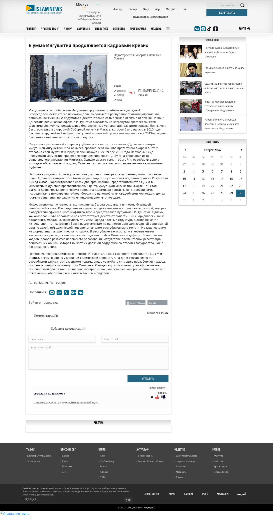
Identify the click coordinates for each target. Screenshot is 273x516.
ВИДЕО (205, 494)
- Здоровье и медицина (185, 461)
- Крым (64, 461)
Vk (154, 302)
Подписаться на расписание (150, 16)
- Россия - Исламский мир (149, 461)
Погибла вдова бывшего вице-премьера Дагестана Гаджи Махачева (221, 52)
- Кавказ (65, 455)
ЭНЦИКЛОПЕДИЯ (152, 494)
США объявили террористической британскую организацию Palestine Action (224, 88)
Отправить (148, 379)
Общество (119, 29)
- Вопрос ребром (144, 455)
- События (217, 461)
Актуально (83, 29)
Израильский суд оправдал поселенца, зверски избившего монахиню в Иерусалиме (221, 124)
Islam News (137, 303)
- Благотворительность (185, 455)
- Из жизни (179, 466)
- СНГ (64, 472)
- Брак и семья (219, 466)
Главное (31, 29)
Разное (216, 449)
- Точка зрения (33, 461)
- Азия (102, 455)
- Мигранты (180, 472)
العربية (241, 494)
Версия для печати (157, 312)
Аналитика (101, 29)
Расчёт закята (227, 13)
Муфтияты (223, 494)
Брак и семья (138, 29)
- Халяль (178, 477)
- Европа (103, 466)
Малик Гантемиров (53, 282)
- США (102, 477)
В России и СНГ (50, 29)
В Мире (68, 29)
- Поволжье (66, 466)
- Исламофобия (220, 472)
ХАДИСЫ (188, 494)
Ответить (162, 393)
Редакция (29, 499)
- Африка (103, 472)
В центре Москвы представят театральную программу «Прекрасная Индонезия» (221, 106)
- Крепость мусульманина (38, 455)
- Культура (217, 455)
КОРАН (172, 494)
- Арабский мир (106, 461)
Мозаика (156, 29)
